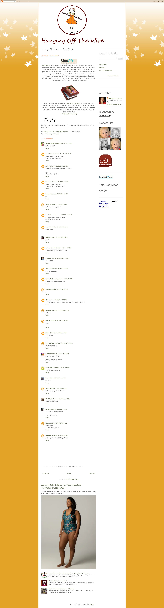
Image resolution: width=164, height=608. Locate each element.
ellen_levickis (49, 248)
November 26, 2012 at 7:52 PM (60, 258)
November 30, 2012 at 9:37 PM (60, 353)
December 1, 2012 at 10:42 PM (58, 388)
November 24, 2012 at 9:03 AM (63, 215)
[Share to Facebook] (78, 131)
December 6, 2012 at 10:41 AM (58, 423)
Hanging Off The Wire (115, 98)
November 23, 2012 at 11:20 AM (59, 166)
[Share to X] (76, 131)
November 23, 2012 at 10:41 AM (62, 154)
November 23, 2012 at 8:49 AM (63, 143)
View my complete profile (114, 104)
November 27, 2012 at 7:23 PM (64, 279)
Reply (47, 148)
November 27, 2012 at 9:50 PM (59, 289)
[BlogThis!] (74, 131)
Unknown (48, 182)
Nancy (47, 166)
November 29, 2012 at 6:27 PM (58, 333)
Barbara (47, 409)
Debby (47, 333)
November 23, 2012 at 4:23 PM (60, 182)
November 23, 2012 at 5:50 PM (58, 204)
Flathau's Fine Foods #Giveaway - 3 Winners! (61, 588)
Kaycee (47, 289)
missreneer (48, 367)
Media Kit (101, 67)
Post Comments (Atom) (72, 479)
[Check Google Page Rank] (115, 201)
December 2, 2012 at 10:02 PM (61, 399)
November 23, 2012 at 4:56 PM (59, 194)
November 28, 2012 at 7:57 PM (59, 320)
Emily (47, 237)
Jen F (47, 388)
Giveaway (48, 134)
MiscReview (55, 134)
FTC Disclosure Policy (105, 70)
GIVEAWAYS (103, 64)
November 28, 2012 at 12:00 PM (58, 300)
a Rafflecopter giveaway (69, 114)
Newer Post (46, 473)
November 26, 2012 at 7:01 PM (62, 248)
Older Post (92, 473)
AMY (46, 300)
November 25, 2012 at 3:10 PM (59, 227)
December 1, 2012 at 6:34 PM (57, 378)
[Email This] (73, 131)
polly (46, 378)
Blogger (92, 604)
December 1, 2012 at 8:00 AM (61, 367)
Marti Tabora (49, 154)
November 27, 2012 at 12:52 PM (59, 268)
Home (69, 473)
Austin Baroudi (49, 215)
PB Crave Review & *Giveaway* (57, 581)
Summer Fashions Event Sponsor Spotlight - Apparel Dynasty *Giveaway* (69, 573)
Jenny (47, 204)
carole (47, 268)
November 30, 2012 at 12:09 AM (64, 343)
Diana (47, 423)
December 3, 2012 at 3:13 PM (59, 409)
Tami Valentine (49, 343)
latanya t (47, 194)
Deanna (47, 320)
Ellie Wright (48, 399)
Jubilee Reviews (50, 279)
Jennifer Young (49, 143)
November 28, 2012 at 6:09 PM (60, 310)
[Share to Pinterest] (79, 131)
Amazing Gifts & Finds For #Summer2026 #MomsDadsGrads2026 (61, 486)
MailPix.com (46, 65)
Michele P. (48, 258)
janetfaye (48, 353)
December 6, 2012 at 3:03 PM (60, 435)
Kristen (47, 227)
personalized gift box (73, 103)
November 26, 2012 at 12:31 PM (58, 237)
